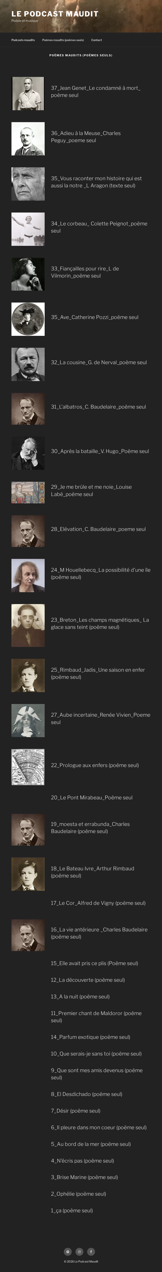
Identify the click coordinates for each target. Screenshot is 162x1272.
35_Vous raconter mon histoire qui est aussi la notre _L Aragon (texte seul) (96, 182)
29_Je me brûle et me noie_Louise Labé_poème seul (91, 490)
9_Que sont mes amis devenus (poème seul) (97, 1073)
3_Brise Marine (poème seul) (84, 1177)
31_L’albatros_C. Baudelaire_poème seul (98, 407)
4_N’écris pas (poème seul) (82, 1161)
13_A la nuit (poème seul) (80, 996)
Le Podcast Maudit (55, 14)
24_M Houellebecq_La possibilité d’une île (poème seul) (101, 573)
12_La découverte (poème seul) (88, 980)
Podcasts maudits (23, 40)
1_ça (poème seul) (72, 1210)
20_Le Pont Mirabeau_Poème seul (92, 797)
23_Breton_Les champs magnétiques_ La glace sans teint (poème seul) (100, 623)
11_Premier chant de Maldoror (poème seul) (96, 1016)
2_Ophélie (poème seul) (78, 1194)
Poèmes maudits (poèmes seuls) (63, 40)
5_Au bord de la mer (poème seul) (91, 1144)
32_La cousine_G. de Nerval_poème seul (99, 362)
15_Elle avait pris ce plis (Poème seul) (94, 963)
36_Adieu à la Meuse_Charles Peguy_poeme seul (86, 136)
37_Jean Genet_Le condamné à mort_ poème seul (96, 91)
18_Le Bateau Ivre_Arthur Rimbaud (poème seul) (92, 872)
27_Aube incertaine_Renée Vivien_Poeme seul (100, 718)
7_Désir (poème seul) (75, 1111)
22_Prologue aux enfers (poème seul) (95, 765)
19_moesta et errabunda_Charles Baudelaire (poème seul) (90, 827)
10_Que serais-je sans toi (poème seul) (96, 1054)
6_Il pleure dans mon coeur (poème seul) (99, 1127)
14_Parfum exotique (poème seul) (90, 1037)
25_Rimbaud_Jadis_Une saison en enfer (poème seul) (98, 673)
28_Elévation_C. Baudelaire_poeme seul (98, 529)
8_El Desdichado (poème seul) (86, 1094)
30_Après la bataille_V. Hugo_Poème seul (100, 451)
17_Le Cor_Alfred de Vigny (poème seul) (98, 903)
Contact (96, 40)
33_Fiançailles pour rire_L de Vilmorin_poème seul (85, 272)
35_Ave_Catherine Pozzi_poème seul (94, 317)
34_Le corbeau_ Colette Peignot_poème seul (99, 227)
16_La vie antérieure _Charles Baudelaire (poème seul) (99, 933)
